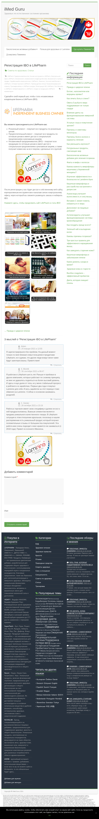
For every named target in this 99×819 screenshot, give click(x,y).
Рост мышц (40, 651)
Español (40, 687)
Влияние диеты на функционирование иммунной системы (80, 116)
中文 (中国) (50, 706)
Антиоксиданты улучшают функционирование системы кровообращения (79, 218)
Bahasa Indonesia (43, 695)
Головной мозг (46, 606)
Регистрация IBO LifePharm (45, 86)
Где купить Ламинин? (83, 49)
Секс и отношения (42, 571)
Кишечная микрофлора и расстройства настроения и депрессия (79, 187)
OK (49, 815)
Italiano (54, 695)
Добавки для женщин (12, 782)
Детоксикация (42, 609)
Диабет (47, 611)
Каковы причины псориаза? (79, 236)
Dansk (55, 679)
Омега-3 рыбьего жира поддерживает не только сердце (78, 106)
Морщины (56, 630)
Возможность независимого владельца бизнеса (31, 79)
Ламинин (42, 81)
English (54, 683)
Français (53, 687)
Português (50, 699)
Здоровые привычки (43, 552)
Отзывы (38, 559)
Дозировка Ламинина (16, 54)
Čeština (49, 679)
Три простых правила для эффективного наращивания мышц (80, 243)
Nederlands (41, 699)
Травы (49, 658)
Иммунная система (46, 621)
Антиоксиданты (43, 598)
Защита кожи (46, 616)
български (41, 679)
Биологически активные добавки (21, 49)
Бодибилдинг (41, 601)
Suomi (46, 687)
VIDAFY (7, 600)
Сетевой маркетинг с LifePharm (23, 89)
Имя (6, 511)
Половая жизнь (56, 643)
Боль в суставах (40, 604)
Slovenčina (41, 702)
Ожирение (57, 632)
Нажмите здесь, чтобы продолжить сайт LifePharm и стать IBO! (32, 203)
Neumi (6, 673)
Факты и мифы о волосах (78, 162)
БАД (37, 544)
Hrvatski (40, 691)
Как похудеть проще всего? (79, 225)
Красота (38, 555)
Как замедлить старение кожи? (80, 250)
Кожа (50, 624)
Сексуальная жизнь (53, 651)
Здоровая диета (45, 619)
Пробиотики (41, 648)
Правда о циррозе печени (17, 331)
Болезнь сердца (55, 601)
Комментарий (11, 477)
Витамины (50, 604)
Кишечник (39, 624)
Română (58, 699)
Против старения (55, 648)
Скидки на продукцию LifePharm (44, 89)
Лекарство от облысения (43, 630)
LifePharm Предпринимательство (18, 76)
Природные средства (43, 563)
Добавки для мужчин (12, 779)
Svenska (49, 702)
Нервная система (43, 633)
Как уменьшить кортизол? (78, 144)
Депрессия (57, 606)
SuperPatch (8, 626)
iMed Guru (14, 9)
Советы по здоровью (17, 70)
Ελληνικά (47, 683)
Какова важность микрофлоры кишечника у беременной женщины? (80, 169)
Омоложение (40, 635)
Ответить (57, 365)
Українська (41, 706)
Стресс (44, 658)
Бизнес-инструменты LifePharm (40, 76)
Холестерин (49, 661)
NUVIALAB (8, 720)
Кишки (45, 624)
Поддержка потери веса (47, 641)
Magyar (47, 691)
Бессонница (55, 599)
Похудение (54, 645)
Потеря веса (41, 645)
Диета (53, 611)
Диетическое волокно (42, 614)
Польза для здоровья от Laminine (55, 49)
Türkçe (56, 702)
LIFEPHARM (9, 548)
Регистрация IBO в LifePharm (80, 83)
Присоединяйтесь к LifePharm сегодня (22, 86)
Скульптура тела (48, 656)
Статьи (31, 70)
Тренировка (40, 586)
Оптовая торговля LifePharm (20, 84)
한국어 (60, 695)
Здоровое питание (42, 548)
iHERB (6, 759)
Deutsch (40, 683)
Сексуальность (41, 575)
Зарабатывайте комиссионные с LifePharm (24, 81)
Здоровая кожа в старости (78, 269)
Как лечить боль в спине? (78, 98)
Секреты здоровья (42, 567)
